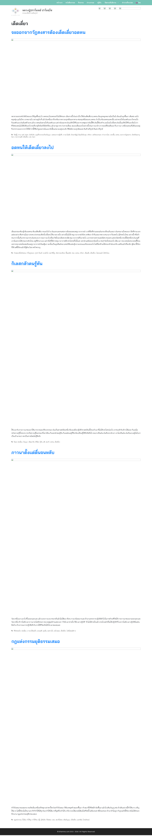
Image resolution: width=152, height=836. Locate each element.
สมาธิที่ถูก (52, 253)
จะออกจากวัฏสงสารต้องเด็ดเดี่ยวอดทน (48, 32)
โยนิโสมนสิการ (71, 631)
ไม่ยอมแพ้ (99, 253)
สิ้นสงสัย (68, 253)
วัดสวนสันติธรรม (110, 3)
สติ (44, 442)
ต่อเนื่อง (20, 442)
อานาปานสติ (18, 137)
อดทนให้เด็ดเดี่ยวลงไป (32, 147)
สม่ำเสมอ (57, 631)
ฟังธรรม (81, 3)
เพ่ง (30, 137)
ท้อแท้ (40, 253)
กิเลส (15, 442)
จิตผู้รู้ (15, 135)
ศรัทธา (89, 135)
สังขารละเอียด (60, 253)
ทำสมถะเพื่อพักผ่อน (20, 253)
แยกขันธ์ (79, 820)
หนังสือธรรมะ (70, 3)
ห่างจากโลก (105, 135)
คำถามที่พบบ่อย (127, 3)
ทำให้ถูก (29, 820)
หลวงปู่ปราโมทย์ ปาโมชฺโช (37, 10)
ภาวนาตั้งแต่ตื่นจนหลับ (32, 452)
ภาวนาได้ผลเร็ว (31, 631)
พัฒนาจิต (32, 442)
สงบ (53, 820)
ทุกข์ (23, 135)
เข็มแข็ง (87, 253)
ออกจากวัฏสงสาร (125, 135)
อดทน (117, 135)
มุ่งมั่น (45, 631)
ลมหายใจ (50, 631)
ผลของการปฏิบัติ (57, 135)
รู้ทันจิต (43, 820)
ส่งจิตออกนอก (97, 135)
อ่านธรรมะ (90, 3)
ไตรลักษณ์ (86, 820)
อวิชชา (82, 253)
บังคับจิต (31, 135)
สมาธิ (47, 442)
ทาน (19, 135)
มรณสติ (39, 631)
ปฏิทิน (99, 3)
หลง (73, 253)
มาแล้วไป (45, 253)
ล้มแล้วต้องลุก (82, 135)
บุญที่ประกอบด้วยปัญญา (43, 135)
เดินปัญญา (66, 820)
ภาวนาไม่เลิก (66, 135)
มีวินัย (37, 442)
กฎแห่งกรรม (18, 820)
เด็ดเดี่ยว (25, 137)
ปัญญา (25, 442)
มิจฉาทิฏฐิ (74, 135)
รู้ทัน (41, 442)
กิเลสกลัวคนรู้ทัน (26, 263)
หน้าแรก (59, 3)
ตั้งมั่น (24, 820)
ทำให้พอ (35, 820)
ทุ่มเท (26, 135)
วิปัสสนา (48, 820)
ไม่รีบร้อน (106, 253)
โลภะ (33, 137)
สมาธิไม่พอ (59, 820)
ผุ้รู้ (39, 820)
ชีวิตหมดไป (17, 631)
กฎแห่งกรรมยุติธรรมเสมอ (35, 641)
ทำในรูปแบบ (30, 253)
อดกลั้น (112, 135)
